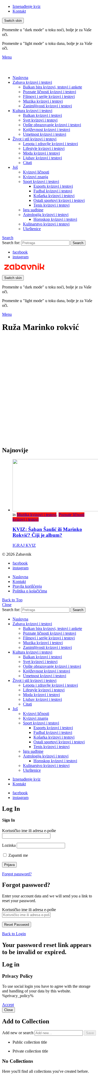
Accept (8, 1004)
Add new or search (18, 1032)
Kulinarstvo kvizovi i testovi (46, 224)
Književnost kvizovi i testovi (46, 129)
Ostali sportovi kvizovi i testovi (59, 200)
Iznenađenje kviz (27, 6)
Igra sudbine (33, 210)
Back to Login (14, 934)
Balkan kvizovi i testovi (42, 115)
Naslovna (20, 77)
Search (78, 243)
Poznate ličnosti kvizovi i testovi (49, 92)
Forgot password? (17, 874)
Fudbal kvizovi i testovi (52, 191)
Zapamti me (17, 855)
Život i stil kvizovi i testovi (34, 139)
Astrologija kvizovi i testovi (45, 214)
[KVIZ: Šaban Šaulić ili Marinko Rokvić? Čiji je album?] (54, 485)
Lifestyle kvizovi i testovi (44, 148)
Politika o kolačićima (30, 591)
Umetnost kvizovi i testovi (44, 134)
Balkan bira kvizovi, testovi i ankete (52, 87)
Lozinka (9, 845)
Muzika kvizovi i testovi (43, 101)
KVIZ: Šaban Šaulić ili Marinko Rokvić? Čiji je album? (47, 532)
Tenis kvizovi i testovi (51, 205)
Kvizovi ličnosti (36, 172)
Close (6, 604)
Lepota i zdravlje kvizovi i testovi (50, 143)
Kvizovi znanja (35, 177)
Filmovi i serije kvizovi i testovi (49, 96)
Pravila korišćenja (27, 586)
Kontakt (19, 11)
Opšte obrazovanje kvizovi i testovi (52, 125)
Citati (27, 162)
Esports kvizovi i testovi (53, 186)
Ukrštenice (32, 229)
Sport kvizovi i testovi (41, 181)
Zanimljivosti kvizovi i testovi (47, 106)
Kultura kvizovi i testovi (32, 110)
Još (15, 167)
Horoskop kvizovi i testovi (55, 219)
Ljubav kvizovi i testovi (42, 158)
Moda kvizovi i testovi (41, 153)
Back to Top (12, 600)
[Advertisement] (49, 392)
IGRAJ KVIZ (24, 545)
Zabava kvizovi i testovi (32, 82)
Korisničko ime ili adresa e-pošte (29, 830)
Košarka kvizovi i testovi (53, 195)
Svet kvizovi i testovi (40, 120)
